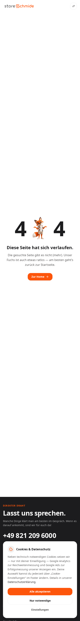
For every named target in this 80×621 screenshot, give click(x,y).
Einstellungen (40, 609)
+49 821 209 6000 (29, 535)
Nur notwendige (40, 600)
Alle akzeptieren (40, 591)
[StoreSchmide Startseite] (19, 6)
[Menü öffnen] (73, 6)
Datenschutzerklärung (22, 582)
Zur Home (37, 276)
